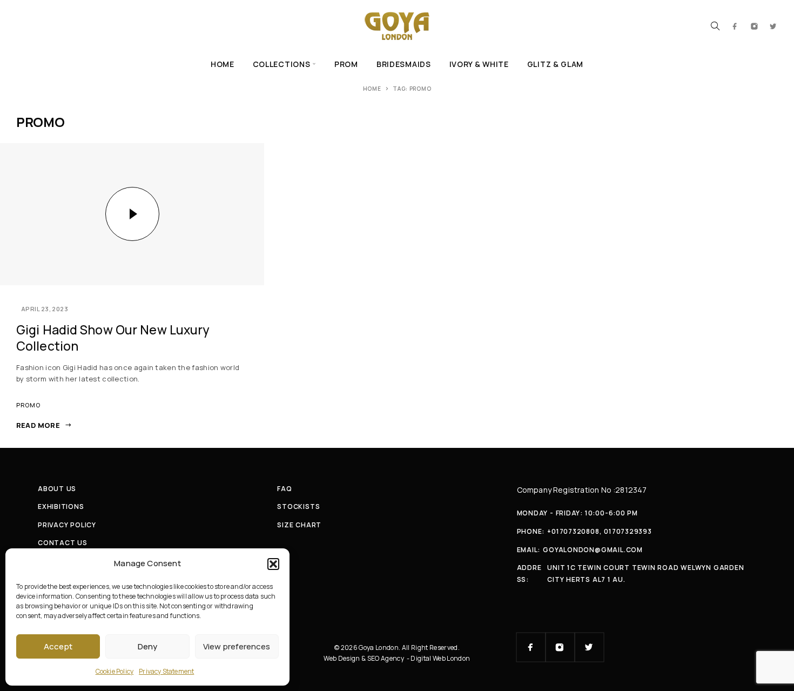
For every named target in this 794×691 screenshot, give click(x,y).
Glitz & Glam (555, 64)
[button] (273, 564)
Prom (346, 64)
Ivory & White (479, 64)
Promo (28, 405)
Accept (58, 646)
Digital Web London (440, 658)
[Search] (715, 26)
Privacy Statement (166, 671)
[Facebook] (735, 26)
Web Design (342, 658)
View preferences (236, 646)
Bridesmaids (403, 64)
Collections (282, 64)
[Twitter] (773, 26)
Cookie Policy (114, 671)
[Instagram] (754, 26)
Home (222, 64)
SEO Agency (386, 658)
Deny (147, 646)
